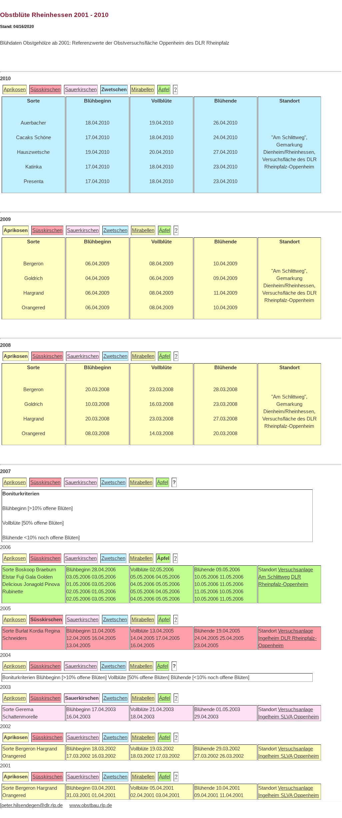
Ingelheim (269, 638)
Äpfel (163, 89)
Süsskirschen (45, 89)
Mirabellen (142, 89)
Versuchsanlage (295, 569)
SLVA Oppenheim (300, 716)
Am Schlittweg (274, 577)
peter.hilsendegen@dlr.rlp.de (32, 805)
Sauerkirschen (81, 89)
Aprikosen (15, 89)
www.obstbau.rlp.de (90, 805)
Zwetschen (115, 230)
